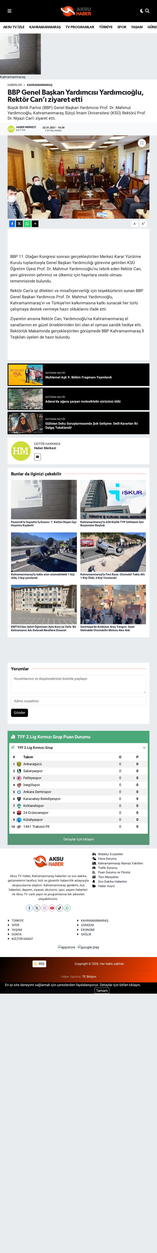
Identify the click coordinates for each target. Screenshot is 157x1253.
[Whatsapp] (67, 908)
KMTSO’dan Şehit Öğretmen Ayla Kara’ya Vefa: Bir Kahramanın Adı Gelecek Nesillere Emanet (43, 628)
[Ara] (147, 11)
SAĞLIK (86, 934)
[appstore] (67, 947)
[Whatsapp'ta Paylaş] (27, 223)
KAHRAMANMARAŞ (45, 27)
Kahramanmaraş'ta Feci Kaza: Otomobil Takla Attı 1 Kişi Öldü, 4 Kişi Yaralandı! (112, 576)
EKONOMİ (87, 930)
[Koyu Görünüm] (142, 11)
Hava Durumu (107, 858)
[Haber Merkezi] (21, 451)
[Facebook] (29, 908)
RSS (41, 964)
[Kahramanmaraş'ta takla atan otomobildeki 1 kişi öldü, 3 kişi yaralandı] (44, 552)
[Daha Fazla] (35, 223)
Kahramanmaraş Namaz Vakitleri (120, 863)
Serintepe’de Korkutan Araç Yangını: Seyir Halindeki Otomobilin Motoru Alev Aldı (107, 628)
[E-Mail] (37, 457)
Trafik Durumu (107, 868)
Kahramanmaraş (40, 85)
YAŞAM (136, 27)
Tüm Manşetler (108, 877)
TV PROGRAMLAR (79, 27)
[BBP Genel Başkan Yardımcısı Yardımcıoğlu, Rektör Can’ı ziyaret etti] (79, 177)
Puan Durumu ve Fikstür (114, 872)
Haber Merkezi (45, 448)
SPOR (121, 27)
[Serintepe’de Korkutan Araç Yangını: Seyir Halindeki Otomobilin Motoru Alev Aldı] (113, 604)
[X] (37, 908)
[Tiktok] (59, 908)
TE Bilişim (89, 977)
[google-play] (88, 947)
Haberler (15, 85)
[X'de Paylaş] (19, 223)
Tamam (102, 991)
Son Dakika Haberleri (112, 881)
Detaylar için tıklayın (78, 839)
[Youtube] (52, 908)
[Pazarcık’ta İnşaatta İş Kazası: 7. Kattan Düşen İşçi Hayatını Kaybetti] (44, 499)
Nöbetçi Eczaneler (110, 854)
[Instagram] (44, 908)
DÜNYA (17, 934)
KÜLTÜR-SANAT (22, 939)
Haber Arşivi (106, 886)
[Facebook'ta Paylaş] (12, 223)
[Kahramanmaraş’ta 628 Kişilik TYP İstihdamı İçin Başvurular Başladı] (113, 499)
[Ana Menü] (9, 11)
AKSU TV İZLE (14, 27)
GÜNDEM (87, 925)
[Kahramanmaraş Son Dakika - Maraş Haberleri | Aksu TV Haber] (76, 11)
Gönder (19, 713)
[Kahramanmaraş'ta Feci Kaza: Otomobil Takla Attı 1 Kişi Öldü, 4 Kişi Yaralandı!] (113, 552)
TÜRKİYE (106, 27)
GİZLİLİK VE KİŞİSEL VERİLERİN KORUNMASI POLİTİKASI (49, 991)
